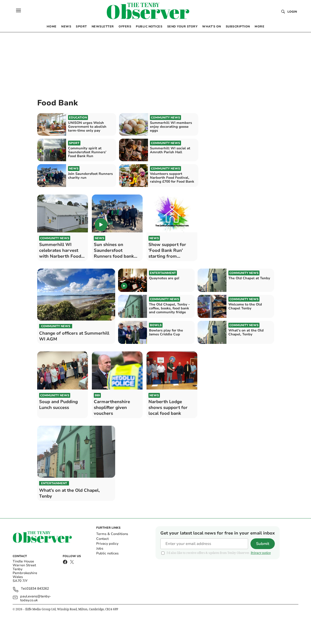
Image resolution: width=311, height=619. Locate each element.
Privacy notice (261, 553)
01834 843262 (37, 589)
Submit (262, 543)
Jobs (99, 548)
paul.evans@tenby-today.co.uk (35, 598)
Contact (102, 538)
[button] (18, 10)
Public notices (107, 553)
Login (292, 11)
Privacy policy (107, 543)
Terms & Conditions (112, 534)
